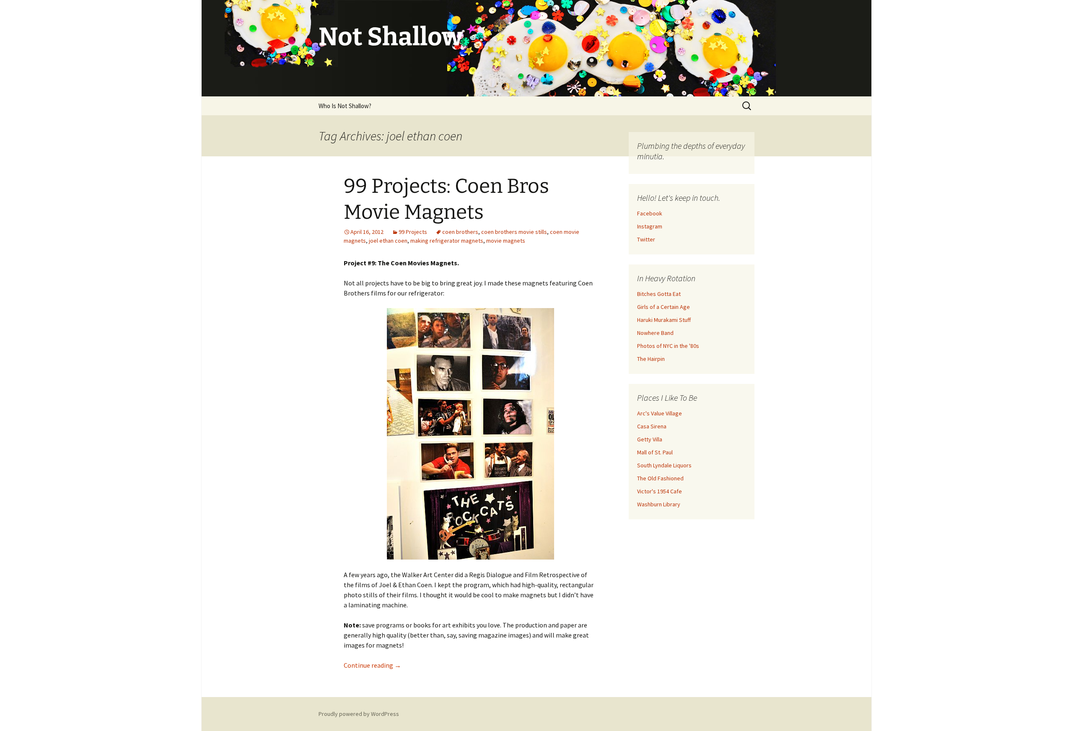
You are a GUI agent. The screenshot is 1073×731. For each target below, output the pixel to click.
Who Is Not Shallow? (345, 106)
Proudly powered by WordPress (359, 714)
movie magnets (505, 240)
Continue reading (372, 665)
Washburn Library (658, 504)
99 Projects (413, 232)
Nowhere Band (655, 333)
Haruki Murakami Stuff (664, 320)
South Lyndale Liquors (664, 465)
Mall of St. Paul (655, 452)
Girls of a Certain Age (663, 307)
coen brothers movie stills (514, 232)
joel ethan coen (388, 240)
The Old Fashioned (660, 478)
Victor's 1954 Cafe (659, 491)
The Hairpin (651, 359)
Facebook (649, 213)
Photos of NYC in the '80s (668, 346)
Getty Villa (649, 439)
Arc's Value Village (659, 413)
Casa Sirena (651, 426)
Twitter (646, 239)
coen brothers (460, 232)
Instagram (649, 226)
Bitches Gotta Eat (659, 294)
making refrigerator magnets (446, 240)
